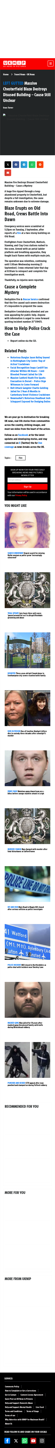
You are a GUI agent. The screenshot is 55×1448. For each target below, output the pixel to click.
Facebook (23, 435)
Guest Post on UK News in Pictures (19, 1399)
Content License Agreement (32, 1394)
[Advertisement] (27, 29)
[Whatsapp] (24, 1441)
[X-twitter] (16, 1441)
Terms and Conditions (13, 1411)
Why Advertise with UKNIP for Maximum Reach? (24, 1419)
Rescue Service (30, 299)
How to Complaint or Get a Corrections (20, 1390)
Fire (20, 457)
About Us (8, 1423)
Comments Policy (12, 1386)
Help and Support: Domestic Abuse (19, 1403)
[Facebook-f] (7, 1441)
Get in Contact (10, 1394)
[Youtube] (33, 1441)
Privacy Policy (21, 495)
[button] (8, 164)
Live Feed (40, 1407)
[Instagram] (42, 1441)
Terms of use (10, 1415)
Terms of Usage (33, 1411)
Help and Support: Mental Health (18, 1407)
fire (19, 233)
